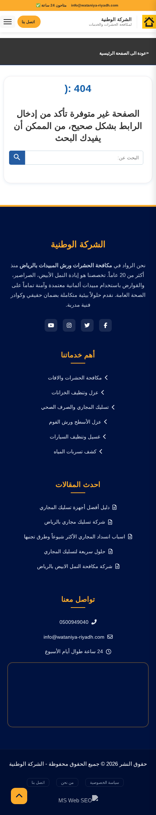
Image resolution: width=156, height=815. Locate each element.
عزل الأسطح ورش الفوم (75, 422)
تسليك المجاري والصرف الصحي (75, 407)
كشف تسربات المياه (75, 451)
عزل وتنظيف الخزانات (75, 392)
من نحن (67, 782)
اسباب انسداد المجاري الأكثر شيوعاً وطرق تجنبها (74, 536)
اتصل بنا (38, 782)
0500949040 (74, 622)
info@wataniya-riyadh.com (74, 637)
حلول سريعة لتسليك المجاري (75, 551)
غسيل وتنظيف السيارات (75, 437)
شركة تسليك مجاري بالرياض (74, 522)
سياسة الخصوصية (104, 782)
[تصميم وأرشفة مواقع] (78, 800)
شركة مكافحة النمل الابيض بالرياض (74, 566)
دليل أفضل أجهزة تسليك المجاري (75, 507)
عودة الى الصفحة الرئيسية (122, 53)
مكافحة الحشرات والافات (75, 378)
